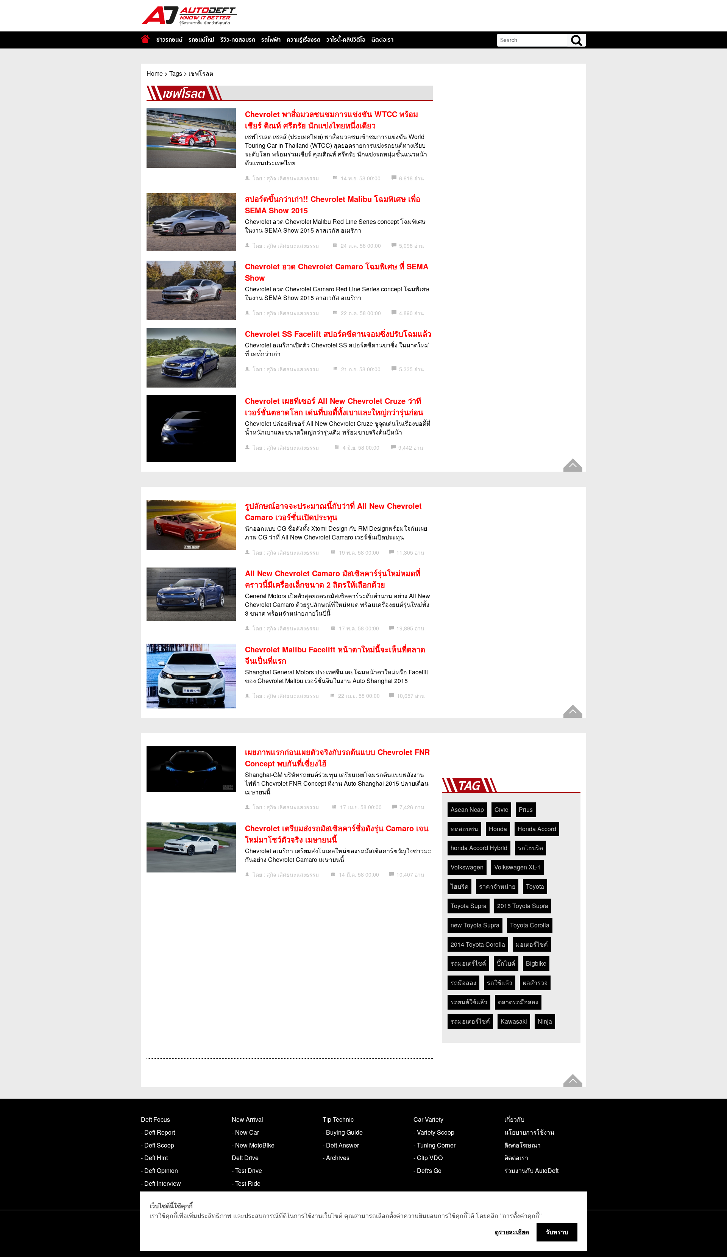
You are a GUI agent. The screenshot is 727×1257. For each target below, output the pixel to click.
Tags (175, 73)
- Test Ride (246, 1183)
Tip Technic (338, 1119)
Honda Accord (537, 828)
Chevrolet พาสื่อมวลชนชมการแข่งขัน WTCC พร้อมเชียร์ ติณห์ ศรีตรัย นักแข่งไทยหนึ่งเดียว (331, 119)
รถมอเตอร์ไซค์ (470, 1021)
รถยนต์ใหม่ (201, 39)
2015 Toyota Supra (522, 905)
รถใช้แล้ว (499, 982)
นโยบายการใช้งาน (529, 1132)
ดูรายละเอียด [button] (512, 1232)
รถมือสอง (463, 982)
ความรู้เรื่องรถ (303, 39)
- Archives (336, 1157)
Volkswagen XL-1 (517, 867)
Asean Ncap (467, 809)
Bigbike (536, 963)
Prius (526, 809)
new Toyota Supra (475, 925)
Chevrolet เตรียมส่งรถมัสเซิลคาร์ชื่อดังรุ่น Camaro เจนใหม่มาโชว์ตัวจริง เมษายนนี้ (337, 833)
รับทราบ (557, 1232)
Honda (498, 828)
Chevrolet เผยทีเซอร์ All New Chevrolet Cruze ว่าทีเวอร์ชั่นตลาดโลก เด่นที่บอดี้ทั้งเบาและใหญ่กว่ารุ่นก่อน (334, 406)
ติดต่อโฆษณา (522, 1145)
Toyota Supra (469, 905)
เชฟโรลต (201, 73)
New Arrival (247, 1119)
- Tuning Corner (434, 1145)
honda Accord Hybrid (479, 847)
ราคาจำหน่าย (497, 886)
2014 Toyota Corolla (478, 944)
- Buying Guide (343, 1132)
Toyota (535, 886)
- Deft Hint (154, 1157)
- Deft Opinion (159, 1170)
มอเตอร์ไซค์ (532, 944)
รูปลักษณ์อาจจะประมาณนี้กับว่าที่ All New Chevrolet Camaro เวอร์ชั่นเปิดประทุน (333, 511)
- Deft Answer (341, 1145)
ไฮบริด (459, 886)
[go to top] (572, 465)
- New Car (245, 1132)
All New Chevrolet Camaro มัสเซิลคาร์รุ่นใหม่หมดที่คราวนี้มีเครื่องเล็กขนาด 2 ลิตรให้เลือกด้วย (332, 579)
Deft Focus (155, 1119)
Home (155, 73)
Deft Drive (245, 1157)
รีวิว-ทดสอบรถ (237, 39)
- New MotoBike (253, 1145)
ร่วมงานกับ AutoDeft (531, 1170)
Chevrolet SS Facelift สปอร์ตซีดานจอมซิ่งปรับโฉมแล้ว (338, 333)
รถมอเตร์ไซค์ (468, 963)
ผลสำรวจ (535, 982)
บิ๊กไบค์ (506, 963)
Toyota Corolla (529, 925)
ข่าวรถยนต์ (169, 39)
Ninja (545, 1021)
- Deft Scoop (157, 1145)
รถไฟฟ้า (271, 39)
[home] (145, 39)
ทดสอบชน (464, 828)
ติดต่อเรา (382, 39)
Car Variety (428, 1119)
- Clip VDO (428, 1157)
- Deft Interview (161, 1183)
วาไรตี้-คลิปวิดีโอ (345, 39)
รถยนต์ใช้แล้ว (469, 1001)
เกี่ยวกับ (514, 1119)
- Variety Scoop (433, 1132)
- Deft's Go (427, 1170)
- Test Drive (247, 1170)
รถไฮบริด (530, 847)
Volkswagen (467, 867)
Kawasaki (514, 1021)
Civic (501, 809)
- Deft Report (158, 1132)
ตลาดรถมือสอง (518, 1001)
